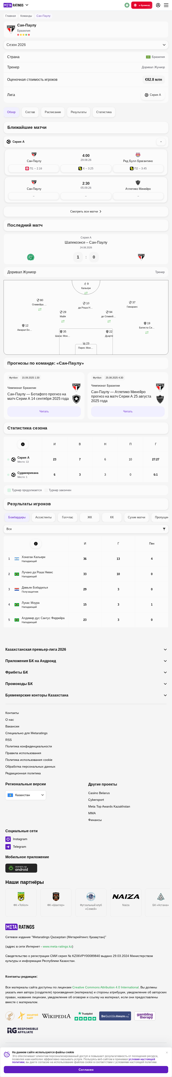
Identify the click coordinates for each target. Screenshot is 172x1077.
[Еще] (166, 5)
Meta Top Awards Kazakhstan (109, 806)
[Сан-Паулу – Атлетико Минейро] (86, 189)
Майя (63, 316)
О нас (9, 719)
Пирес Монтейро (86, 347)
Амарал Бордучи (25, 329)
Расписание (53, 112)
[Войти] (158, 5)
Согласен (86, 1069)
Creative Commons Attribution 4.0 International (105, 987)
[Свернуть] (161, 141)
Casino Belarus (99, 793)
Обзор (11, 112)
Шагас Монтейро (63, 336)
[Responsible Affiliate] (22, 1031)
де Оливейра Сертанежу (109, 316)
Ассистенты (43, 517)
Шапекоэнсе (75, 242)
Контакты (12, 713)
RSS (8, 740)
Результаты (78, 112)
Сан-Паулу (98, 242)
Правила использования (23, 753)
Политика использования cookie (28, 760)
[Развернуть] (22, 444)
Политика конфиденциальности (28, 746)
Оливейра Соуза (40, 304)
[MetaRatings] (19, 927)
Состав (30, 112)
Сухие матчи (136, 517)
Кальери (86, 288)
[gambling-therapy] (144, 1016)
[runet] (9, 1016)
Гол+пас (67, 517)
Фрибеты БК (16, 672)
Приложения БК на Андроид (30, 661)
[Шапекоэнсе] (30, 257)
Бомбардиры (17, 517)
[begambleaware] (115, 1016)
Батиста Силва (147, 327)
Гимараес (132, 306)
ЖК (90, 517)
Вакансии (12, 726)
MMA (92, 813)
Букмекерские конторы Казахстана (36, 695)
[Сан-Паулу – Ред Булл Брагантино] (86, 162)
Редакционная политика (23, 773)
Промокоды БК (19, 684)
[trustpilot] (85, 1016)
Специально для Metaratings (26, 733)
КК (112, 517)
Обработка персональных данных (30, 766)
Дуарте (109, 336)
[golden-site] (27, 1016)
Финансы (95, 820)
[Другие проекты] (16, 5)
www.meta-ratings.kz (57, 946)
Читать (44, 411)
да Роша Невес (86, 307)
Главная (10, 16)
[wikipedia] (56, 1016)
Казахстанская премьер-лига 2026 (35, 649)
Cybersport (96, 799)
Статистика (104, 112)
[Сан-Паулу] (141, 257)
